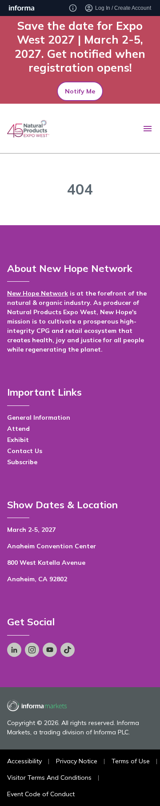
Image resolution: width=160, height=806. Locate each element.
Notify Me (80, 91)
